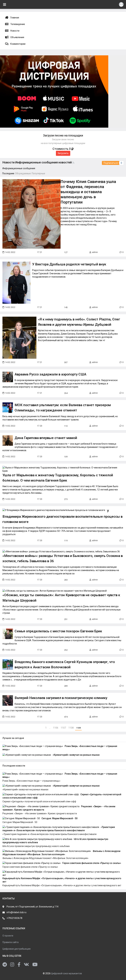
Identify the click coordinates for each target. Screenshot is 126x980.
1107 (63, 727)
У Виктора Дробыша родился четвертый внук (69, 264)
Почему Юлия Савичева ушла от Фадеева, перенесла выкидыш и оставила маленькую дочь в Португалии (88, 191)
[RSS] (73, 162)
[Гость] (121, 4)
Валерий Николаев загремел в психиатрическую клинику (61, 698)
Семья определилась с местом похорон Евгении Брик (58, 631)
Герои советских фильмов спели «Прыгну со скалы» (91, 863)
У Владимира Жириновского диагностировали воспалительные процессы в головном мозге (62, 516)
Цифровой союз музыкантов (66, 973)
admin (95, 252)
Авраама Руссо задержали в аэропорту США (50, 374)
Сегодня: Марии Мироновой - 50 (59, 818)
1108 (71, 727)
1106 (56, 727)
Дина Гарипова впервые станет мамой (46, 438)
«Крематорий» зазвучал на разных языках (76, 755)
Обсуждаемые (23, 173)
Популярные (38, 173)
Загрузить (63, 153)
